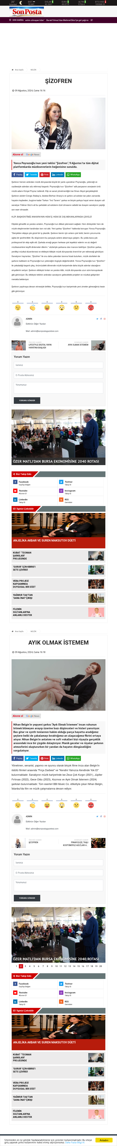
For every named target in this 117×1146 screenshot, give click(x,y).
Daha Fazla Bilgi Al (74, 1142)
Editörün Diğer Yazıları (36, 323)
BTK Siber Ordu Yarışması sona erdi (89, 20)
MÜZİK (33, 70)
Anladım (104, 1140)
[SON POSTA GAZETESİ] (26, 11)
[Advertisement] (58, 47)
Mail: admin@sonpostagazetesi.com (42, 331)
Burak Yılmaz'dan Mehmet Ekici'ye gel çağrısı (50, 20)
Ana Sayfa (19, 70)
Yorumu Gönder (27, 400)
